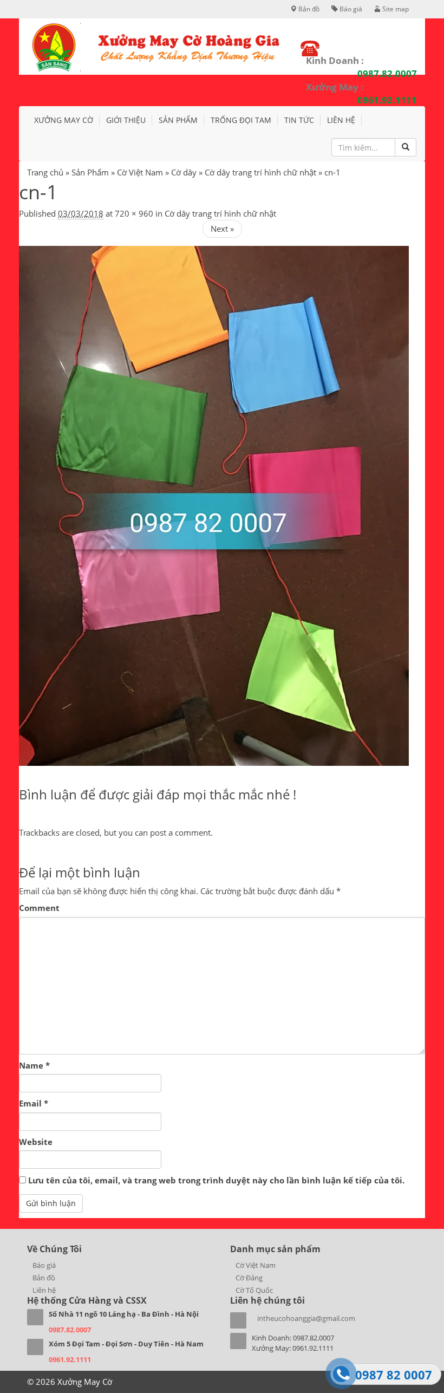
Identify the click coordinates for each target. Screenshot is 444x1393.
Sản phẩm (178, 120)
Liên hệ (341, 120)
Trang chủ (45, 172)
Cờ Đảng (249, 1278)
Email (33, 1103)
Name (34, 1065)
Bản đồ (308, 9)
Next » (222, 228)
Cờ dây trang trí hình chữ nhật (260, 172)
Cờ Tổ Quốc (254, 1290)
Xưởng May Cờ (63, 120)
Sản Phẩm (90, 172)
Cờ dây (184, 172)
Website (36, 1141)
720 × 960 (134, 213)
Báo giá (350, 9)
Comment (39, 907)
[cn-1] (214, 505)
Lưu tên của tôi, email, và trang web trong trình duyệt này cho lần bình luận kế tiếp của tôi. (216, 1180)
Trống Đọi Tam (241, 120)
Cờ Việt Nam (140, 172)
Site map (395, 9)
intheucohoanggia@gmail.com (306, 1318)
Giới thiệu (126, 120)
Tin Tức (299, 120)
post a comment (180, 832)
